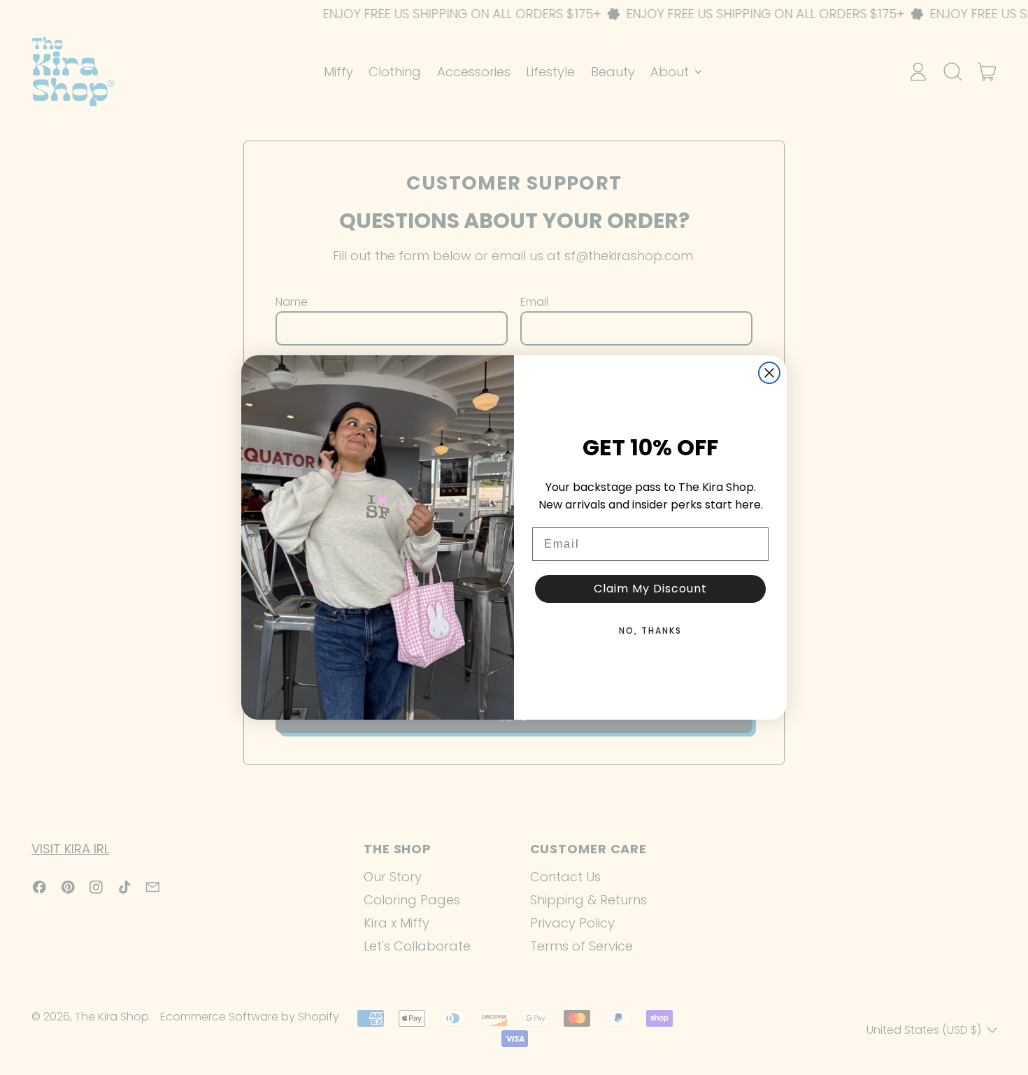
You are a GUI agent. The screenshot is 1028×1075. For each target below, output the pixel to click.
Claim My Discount (650, 589)
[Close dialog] (769, 372)
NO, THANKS (650, 630)
